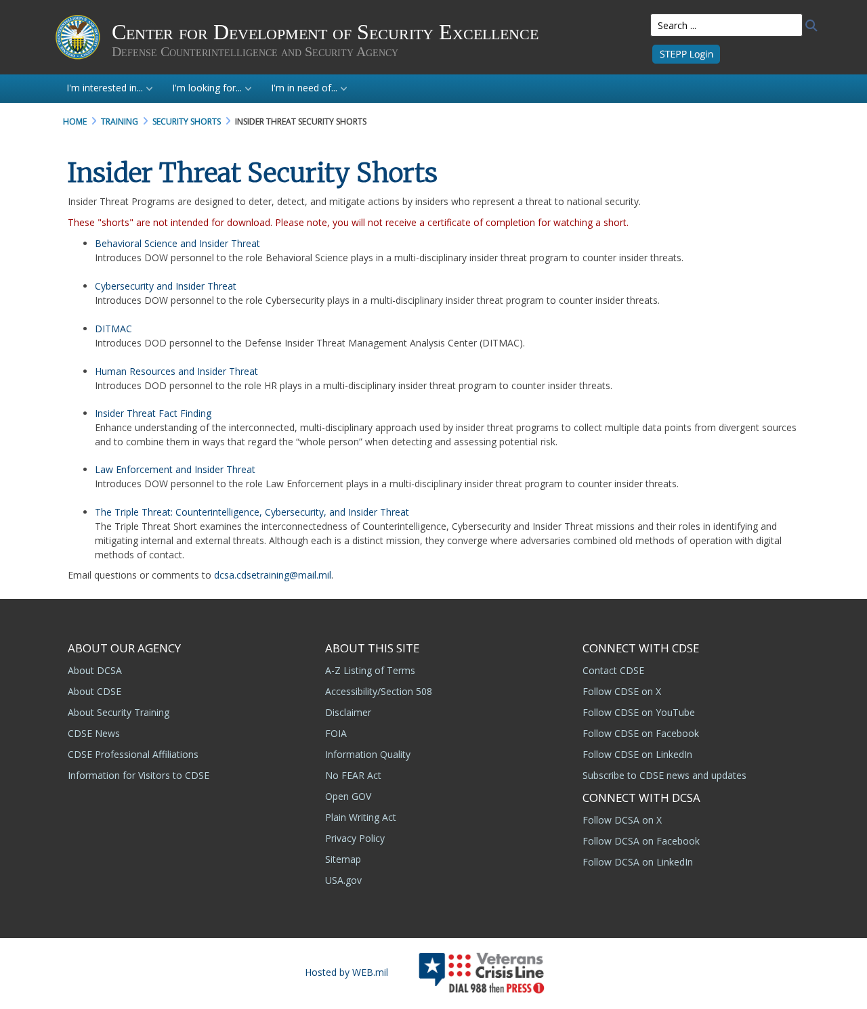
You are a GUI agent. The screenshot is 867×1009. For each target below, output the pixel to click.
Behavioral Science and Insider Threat (177, 243)
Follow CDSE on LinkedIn (637, 754)
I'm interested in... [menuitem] (104, 87)
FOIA (336, 733)
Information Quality (367, 754)
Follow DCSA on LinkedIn (638, 861)
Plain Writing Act (360, 817)
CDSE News (94, 733)
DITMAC (113, 328)
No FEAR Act (353, 775)
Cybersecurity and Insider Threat (165, 285)
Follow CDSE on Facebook (641, 733)
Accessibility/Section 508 (378, 691)
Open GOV (348, 796)
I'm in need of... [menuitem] (304, 87)
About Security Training (118, 712)
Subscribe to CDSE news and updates (664, 775)
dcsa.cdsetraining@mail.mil (272, 574)
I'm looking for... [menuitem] (207, 87)
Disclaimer (348, 712)
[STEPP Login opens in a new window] (686, 53)
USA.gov (343, 880)
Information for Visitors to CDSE (138, 775)
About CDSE (94, 691)
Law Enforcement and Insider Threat (175, 469)
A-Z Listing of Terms (370, 670)
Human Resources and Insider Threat (176, 371)
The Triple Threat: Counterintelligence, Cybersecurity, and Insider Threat (252, 512)
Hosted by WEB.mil (346, 972)
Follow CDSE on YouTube (639, 712)
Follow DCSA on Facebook (641, 840)
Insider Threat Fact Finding (153, 413)
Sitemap (343, 859)
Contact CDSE (613, 670)
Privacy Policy (355, 838)
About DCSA (95, 670)
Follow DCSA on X (622, 819)
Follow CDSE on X (622, 691)
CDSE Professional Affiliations (133, 754)
